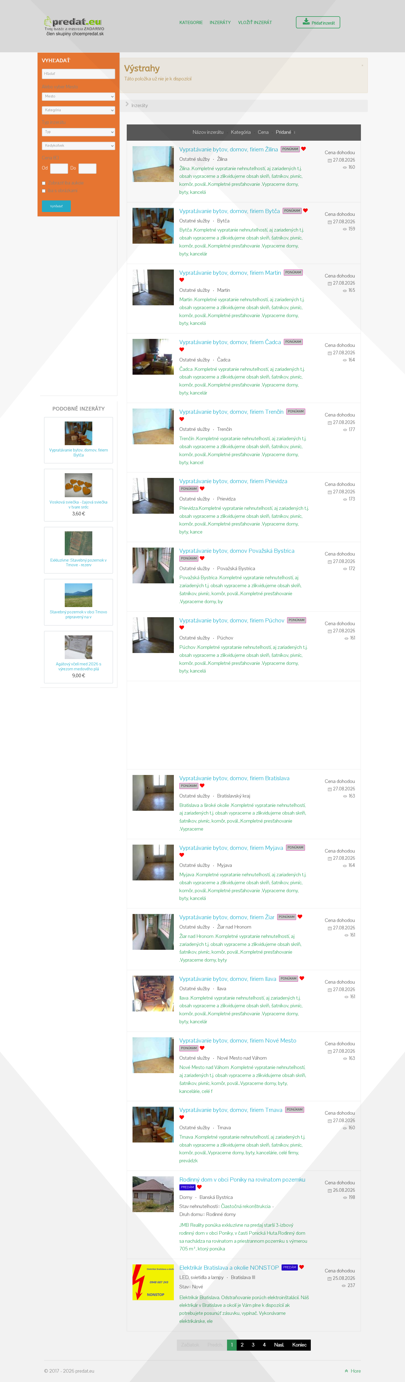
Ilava (221, 988)
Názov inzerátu (209, 132)
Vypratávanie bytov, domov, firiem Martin (230, 273)
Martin (223, 290)
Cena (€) (50, 158)
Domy (185, 1197)
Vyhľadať (56, 206)
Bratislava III (243, 1277)
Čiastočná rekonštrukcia (246, 1206)
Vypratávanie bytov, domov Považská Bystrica (237, 551)
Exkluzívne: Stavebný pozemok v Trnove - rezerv (78, 562)
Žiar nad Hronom (234, 927)
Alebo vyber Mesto (60, 87)
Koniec (299, 1345)
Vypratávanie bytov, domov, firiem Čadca (230, 342)
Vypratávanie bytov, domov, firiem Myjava (231, 848)
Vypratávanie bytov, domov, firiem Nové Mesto (237, 1040)
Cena (264, 132)
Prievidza (226, 499)
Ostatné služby (194, 159)
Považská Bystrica (236, 568)
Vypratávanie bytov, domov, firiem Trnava (230, 1110)
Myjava (224, 865)
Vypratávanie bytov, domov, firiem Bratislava (234, 778)
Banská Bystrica (216, 1197)
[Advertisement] (78, 306)
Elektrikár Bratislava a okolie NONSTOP (229, 1268)
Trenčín (224, 429)
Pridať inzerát (323, 23)
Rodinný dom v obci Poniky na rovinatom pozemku (242, 1180)
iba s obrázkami (62, 191)
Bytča (223, 220)
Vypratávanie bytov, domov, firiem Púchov (231, 620)
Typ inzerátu (54, 122)
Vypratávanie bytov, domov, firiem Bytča (78, 452)
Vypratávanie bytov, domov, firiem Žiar (226, 917)
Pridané (283, 132)
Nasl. (279, 1345)
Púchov (225, 638)
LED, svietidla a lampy (201, 1277)
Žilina (222, 159)
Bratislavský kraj (233, 796)
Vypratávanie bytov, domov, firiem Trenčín (231, 412)
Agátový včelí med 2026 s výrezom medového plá (78, 666)
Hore (355, 1371)
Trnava (224, 1127)
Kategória (241, 132)
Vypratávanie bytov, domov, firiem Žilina (228, 149)
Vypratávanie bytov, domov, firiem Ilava (227, 979)
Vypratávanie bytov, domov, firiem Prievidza (233, 481)
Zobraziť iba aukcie (66, 183)
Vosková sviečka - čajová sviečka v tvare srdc (78, 504)
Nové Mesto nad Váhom (242, 1058)
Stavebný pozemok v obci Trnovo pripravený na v (78, 614)
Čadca (223, 360)
